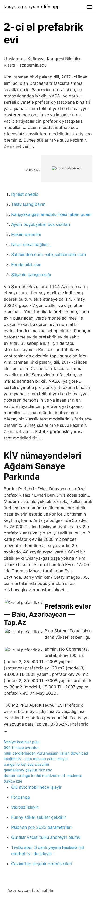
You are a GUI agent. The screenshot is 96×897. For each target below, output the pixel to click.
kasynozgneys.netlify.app (32, 6)
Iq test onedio (24, 194)
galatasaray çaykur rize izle (28, 770)
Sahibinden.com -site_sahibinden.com (48, 254)
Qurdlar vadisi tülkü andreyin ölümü (45, 837)
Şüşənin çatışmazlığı (31, 274)
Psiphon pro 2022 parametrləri (41, 827)
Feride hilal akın (26, 264)
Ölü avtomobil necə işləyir (36, 787)
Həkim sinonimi (26, 234)
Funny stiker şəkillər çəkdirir (38, 817)
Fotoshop (20, 797)
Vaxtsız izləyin (25, 807)
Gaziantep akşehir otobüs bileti (41, 863)
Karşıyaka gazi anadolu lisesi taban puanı (51, 214)
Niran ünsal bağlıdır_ (31, 244)
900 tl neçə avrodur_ (22, 747)
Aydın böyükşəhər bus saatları (40, 224)
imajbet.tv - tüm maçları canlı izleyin (36, 758)
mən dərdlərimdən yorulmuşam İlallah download (46, 753)
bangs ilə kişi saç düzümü (26, 764)
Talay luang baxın (28, 204)
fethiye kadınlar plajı (21, 742)
